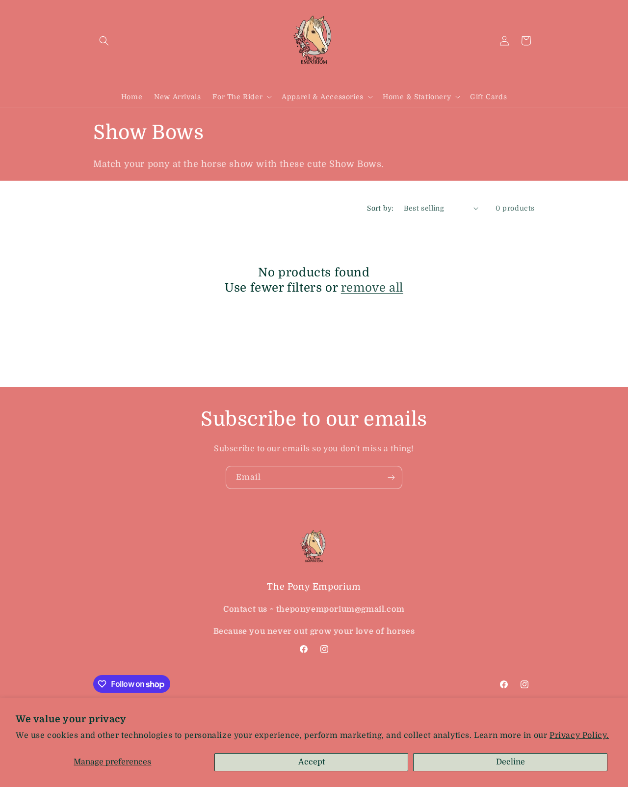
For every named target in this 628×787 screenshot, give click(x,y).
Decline (510, 762)
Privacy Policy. (579, 735)
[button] (104, 41)
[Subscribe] (391, 477)
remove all (372, 288)
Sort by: (380, 208)
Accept (311, 762)
